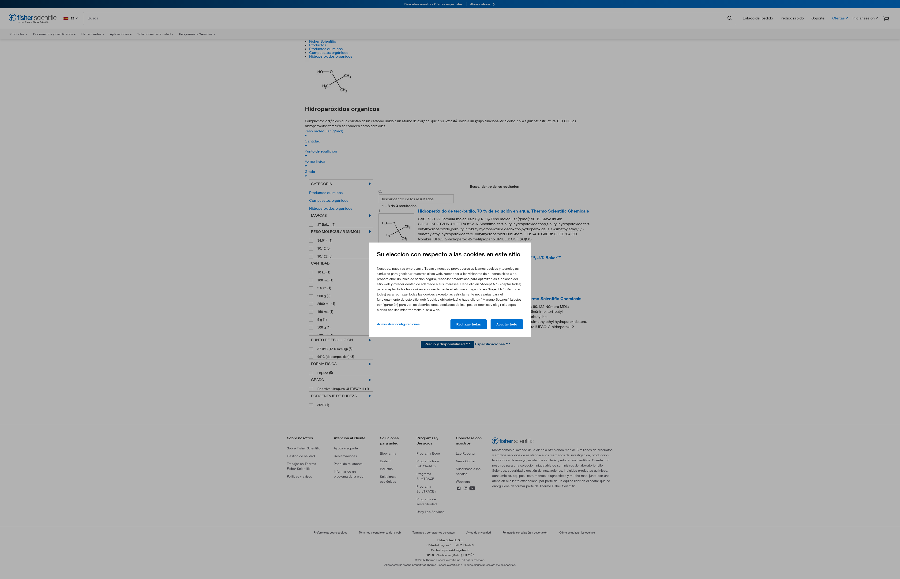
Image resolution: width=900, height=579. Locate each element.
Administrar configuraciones (398, 324)
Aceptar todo (506, 324)
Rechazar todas (468, 324)
